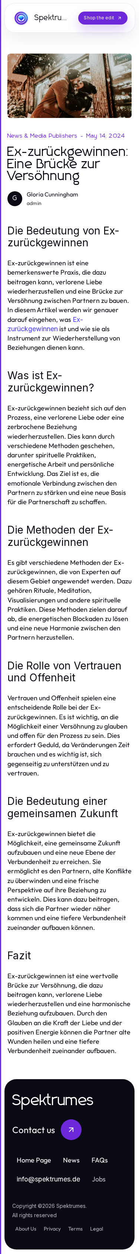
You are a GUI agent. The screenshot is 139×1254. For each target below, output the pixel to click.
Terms (75, 1228)
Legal (96, 1228)
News (71, 1160)
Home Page (34, 1160)
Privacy (52, 1228)
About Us (25, 1228)
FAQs (100, 1160)
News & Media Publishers (42, 136)
